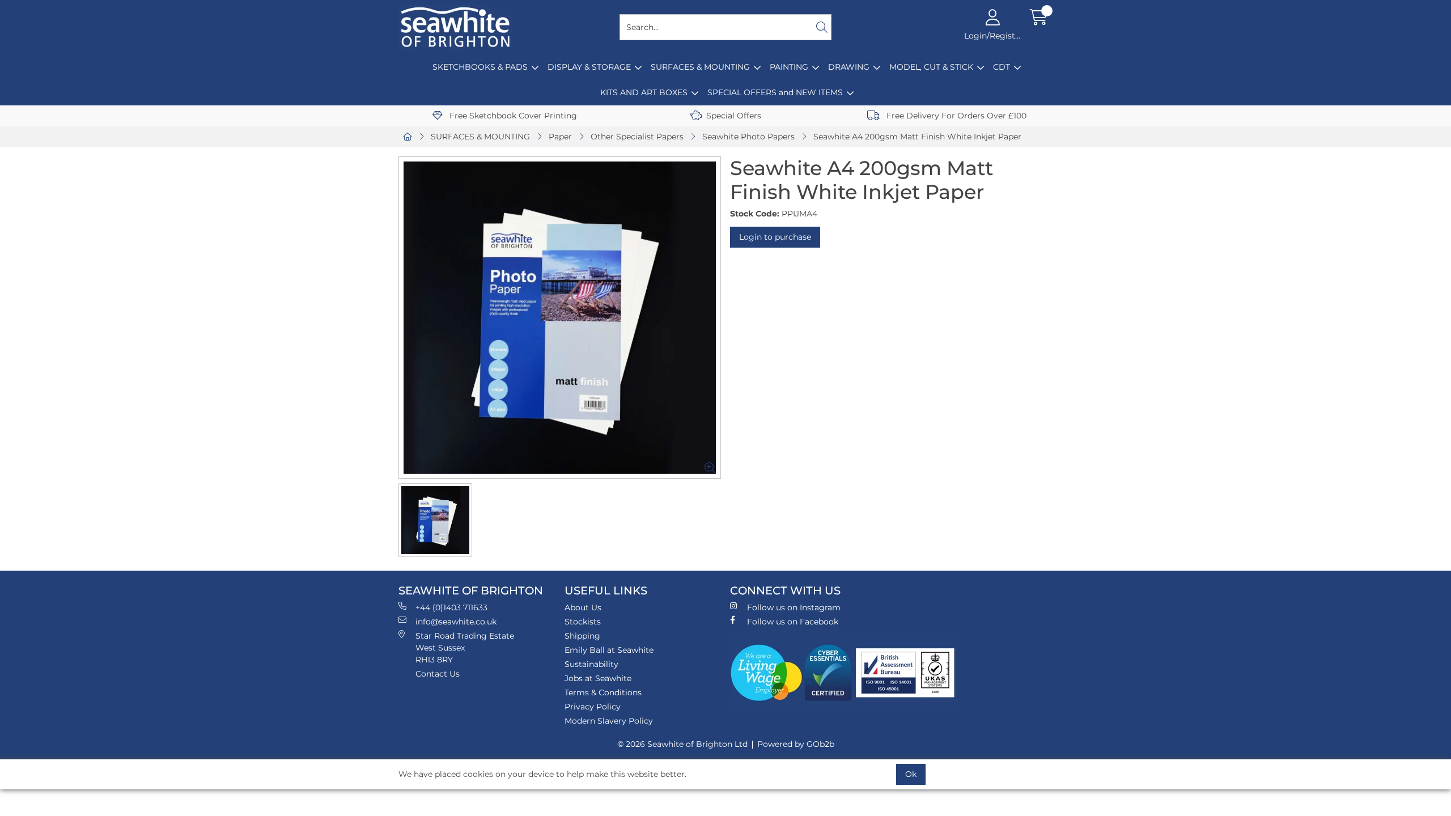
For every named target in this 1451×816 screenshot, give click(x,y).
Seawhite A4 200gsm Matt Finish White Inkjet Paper (917, 136)
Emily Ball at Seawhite (609, 650)
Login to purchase (775, 237)
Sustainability (591, 664)
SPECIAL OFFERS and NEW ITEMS (775, 92)
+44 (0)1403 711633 (451, 607)
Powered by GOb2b (795, 744)
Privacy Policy (593, 707)
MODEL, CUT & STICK (931, 67)
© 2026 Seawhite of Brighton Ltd (682, 744)
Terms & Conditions (603, 692)
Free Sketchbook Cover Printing (512, 115)
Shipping (582, 636)
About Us (583, 607)
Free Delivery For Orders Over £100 (955, 115)
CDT (1001, 67)
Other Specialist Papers (637, 136)
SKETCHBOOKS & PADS (480, 67)
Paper (560, 136)
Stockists (583, 622)
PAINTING (789, 67)
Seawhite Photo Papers (748, 136)
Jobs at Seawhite (598, 678)
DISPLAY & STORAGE (589, 67)
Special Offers (733, 115)
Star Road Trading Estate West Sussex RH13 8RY (464, 648)
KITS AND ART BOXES (644, 92)
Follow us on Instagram (794, 607)
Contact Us (437, 674)
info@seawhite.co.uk (456, 622)
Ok (911, 774)
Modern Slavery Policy (609, 721)
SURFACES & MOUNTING (700, 67)
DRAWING (848, 67)
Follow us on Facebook (792, 622)
